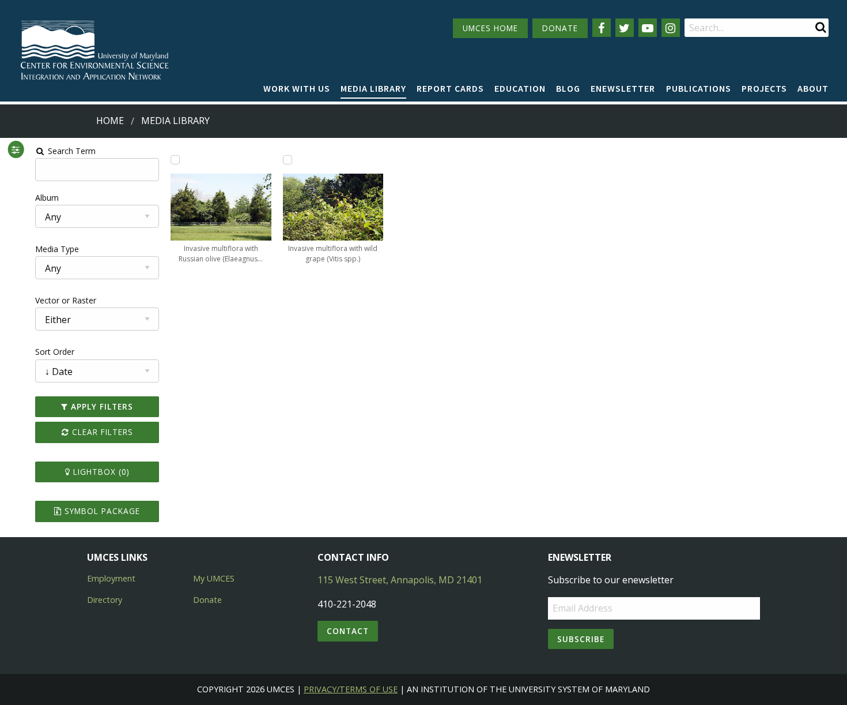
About (813, 88)
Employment (111, 578)
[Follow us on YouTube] (647, 27)
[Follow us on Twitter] (624, 27)
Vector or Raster (65, 300)
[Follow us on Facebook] (601, 27)
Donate (207, 599)
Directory (104, 599)
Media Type (57, 248)
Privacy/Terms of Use (351, 689)
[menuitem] (296, 89)
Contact (348, 630)
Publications (698, 88)
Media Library (373, 88)
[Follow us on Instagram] (670, 27)
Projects (764, 88)
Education (520, 88)
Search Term (71, 150)
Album (47, 197)
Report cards (450, 88)
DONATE (560, 27)
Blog (568, 88)
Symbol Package (101, 510)
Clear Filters (101, 431)
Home (110, 120)
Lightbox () (100, 471)
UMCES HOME (490, 27)
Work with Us (296, 88)
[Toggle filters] (15, 149)
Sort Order (54, 351)
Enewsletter (623, 88)
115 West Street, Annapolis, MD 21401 (399, 579)
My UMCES (214, 578)
